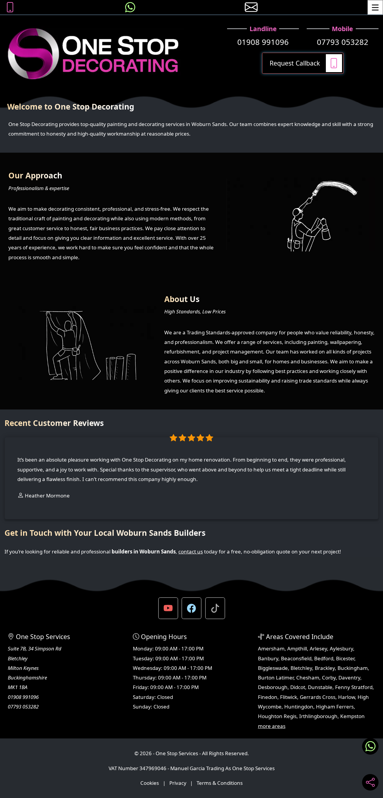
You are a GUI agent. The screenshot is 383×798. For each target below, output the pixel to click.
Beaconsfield (296, 658)
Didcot (297, 687)
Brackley (325, 668)
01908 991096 (263, 42)
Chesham (307, 677)
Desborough (273, 687)
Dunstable (320, 687)
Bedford (323, 658)
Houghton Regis (277, 716)
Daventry (349, 677)
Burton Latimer (276, 677)
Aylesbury (341, 648)
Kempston (352, 716)
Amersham (271, 648)
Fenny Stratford (354, 687)
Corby (329, 677)
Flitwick (288, 697)
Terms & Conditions (220, 782)
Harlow (346, 697)
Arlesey (318, 648)
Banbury (268, 658)
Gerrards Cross (317, 697)
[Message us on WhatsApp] (130, 7)
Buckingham (353, 668)
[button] (168, 608)
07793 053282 (342, 42)
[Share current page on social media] (370, 782)
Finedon (267, 697)
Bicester (345, 658)
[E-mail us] (251, 7)
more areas (271, 726)
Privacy (177, 782)
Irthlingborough (318, 716)
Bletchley (301, 668)
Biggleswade (273, 668)
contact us (190, 551)
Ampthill (297, 648)
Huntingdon (298, 706)
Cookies (149, 782)
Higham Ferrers (335, 706)
